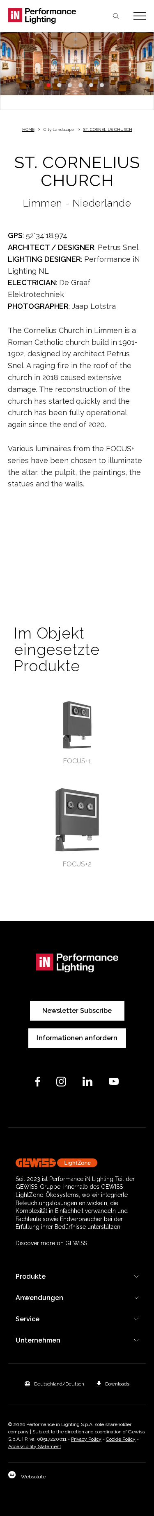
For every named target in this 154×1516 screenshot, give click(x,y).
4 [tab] (80, 85)
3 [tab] (70, 85)
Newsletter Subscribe (77, 1010)
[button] (54, 1384)
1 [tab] (48, 85)
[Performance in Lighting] (42, 16)
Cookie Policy (121, 1439)
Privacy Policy (86, 1439)
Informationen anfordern (77, 1038)
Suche (115, 16)
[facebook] (37, 1081)
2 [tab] (59, 85)
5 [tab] (91, 85)
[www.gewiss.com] (77, 1162)
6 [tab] (102, 85)
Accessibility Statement (34, 1446)
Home (28, 129)
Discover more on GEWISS (51, 1243)
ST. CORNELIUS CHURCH (107, 129)
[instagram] (61, 1081)
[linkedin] (87, 1081)
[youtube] (114, 1081)
